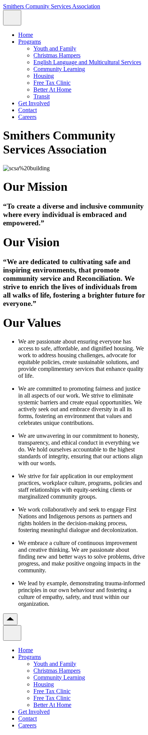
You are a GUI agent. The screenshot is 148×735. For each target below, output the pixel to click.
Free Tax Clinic (52, 82)
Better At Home (52, 89)
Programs (29, 41)
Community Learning (59, 69)
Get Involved (34, 103)
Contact (27, 110)
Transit (41, 96)
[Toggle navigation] (12, 17)
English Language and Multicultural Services (87, 62)
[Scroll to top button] (10, 619)
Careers (27, 117)
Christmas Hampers (56, 55)
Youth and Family (54, 48)
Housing (43, 76)
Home (25, 35)
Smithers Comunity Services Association (51, 6)
